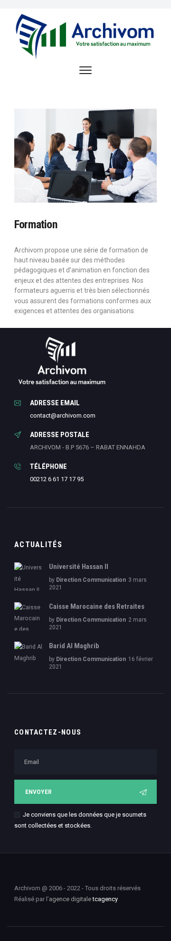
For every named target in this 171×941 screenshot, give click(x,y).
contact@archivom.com (62, 415)
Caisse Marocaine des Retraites (96, 606)
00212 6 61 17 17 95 (57, 479)
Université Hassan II (78, 566)
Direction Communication (91, 580)
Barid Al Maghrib (74, 646)
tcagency (105, 899)
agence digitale (70, 899)
